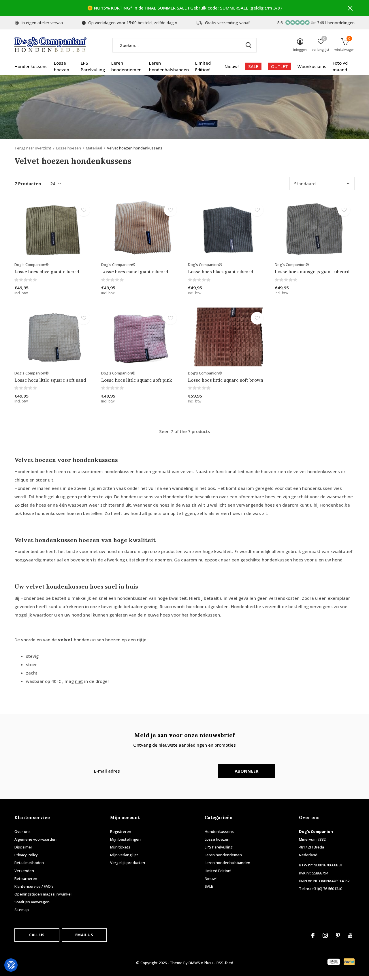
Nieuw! (232, 66)
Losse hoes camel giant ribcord (134, 271)
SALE (253, 66)
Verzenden (24, 870)
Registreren (120, 831)
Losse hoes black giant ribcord (220, 271)
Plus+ (208, 962)
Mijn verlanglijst (124, 854)
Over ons (22, 831)
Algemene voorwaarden (35, 839)
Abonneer (247, 771)
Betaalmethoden (29, 862)
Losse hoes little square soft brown (225, 380)
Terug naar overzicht (32, 148)
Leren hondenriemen (126, 66)
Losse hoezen (61, 66)
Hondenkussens (31, 66)
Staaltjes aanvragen (32, 901)
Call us (36, 934)
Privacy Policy (26, 854)
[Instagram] (325, 935)
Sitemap (21, 909)
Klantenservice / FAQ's (34, 886)
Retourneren (25, 878)
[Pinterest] (338, 935)
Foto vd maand (340, 66)
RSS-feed (224, 962)
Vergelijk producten (127, 862)
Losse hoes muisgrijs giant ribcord (312, 271)
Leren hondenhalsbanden (169, 66)
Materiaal (94, 148)
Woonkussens (312, 66)
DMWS (194, 962)
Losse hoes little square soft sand (50, 380)
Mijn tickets (120, 847)
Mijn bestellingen (125, 839)
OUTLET (279, 66)
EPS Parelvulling (93, 66)
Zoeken (248, 45)
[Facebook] (313, 935)
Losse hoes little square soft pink (136, 380)
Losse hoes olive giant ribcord (46, 271)
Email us (84, 934)
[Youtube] (350, 935)
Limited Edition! (203, 66)
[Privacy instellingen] (11, 965)
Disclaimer (23, 847)
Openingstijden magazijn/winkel (42, 894)
